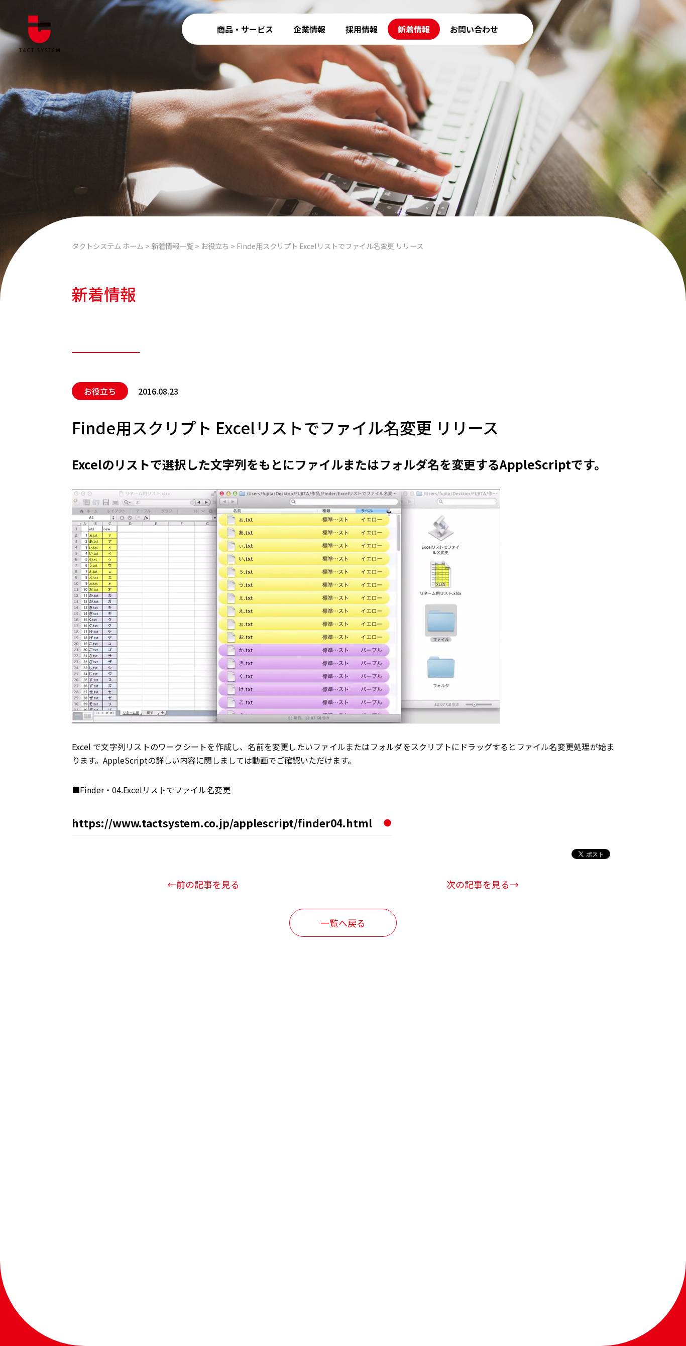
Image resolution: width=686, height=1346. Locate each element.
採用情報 (362, 29)
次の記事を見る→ (482, 884)
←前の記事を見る (203, 884)
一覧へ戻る (343, 922)
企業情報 (309, 29)
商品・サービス (245, 29)
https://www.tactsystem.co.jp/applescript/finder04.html (222, 822)
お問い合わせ (474, 29)
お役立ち (100, 391)
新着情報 (414, 29)
